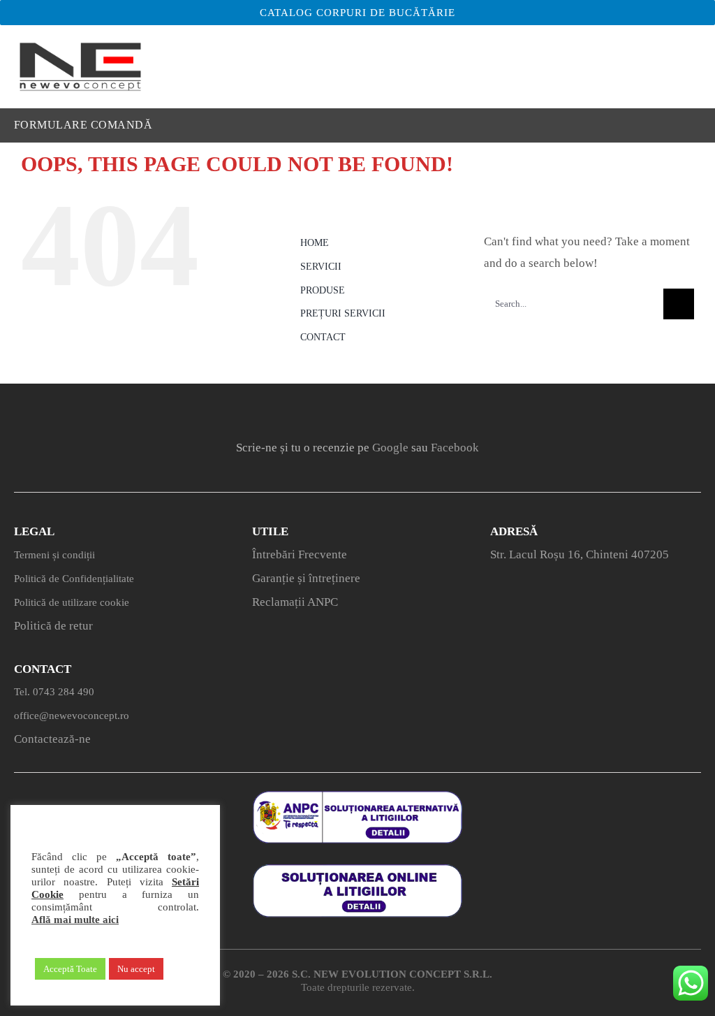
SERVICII (320, 266)
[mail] (415, 410)
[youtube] (376, 410)
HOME (314, 243)
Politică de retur (53, 625)
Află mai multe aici (75, 919)
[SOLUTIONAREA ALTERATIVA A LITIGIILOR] (357, 797)
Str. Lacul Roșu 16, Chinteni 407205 (579, 554)
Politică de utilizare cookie (71, 602)
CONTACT (323, 337)
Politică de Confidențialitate (74, 578)
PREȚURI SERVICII (342, 313)
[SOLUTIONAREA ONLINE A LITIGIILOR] (357, 870)
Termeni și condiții (54, 554)
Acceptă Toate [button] (70, 969)
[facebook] (300, 410)
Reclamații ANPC (295, 602)
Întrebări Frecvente (299, 554)
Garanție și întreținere (306, 578)
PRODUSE (322, 290)
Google (390, 447)
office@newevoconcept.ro (71, 715)
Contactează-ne (52, 739)
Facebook (455, 447)
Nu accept (136, 969)
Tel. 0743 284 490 (54, 691)
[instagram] (338, 410)
